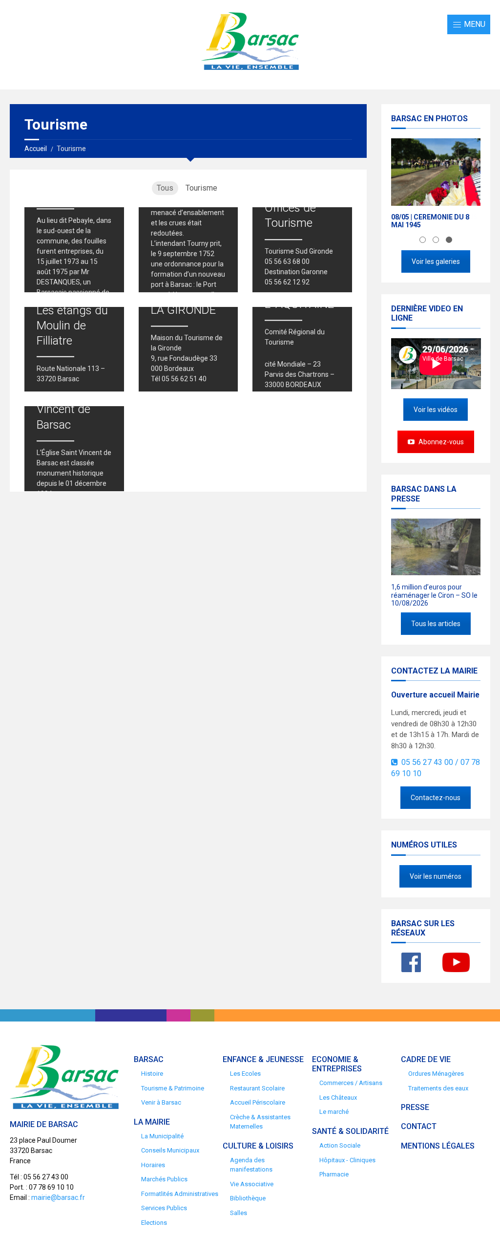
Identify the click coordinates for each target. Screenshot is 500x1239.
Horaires (153, 1165)
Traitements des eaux (438, 1088)
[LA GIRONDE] (188, 349)
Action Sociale (339, 1145)
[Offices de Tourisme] (302, 249)
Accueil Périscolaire (257, 1102)
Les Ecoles (245, 1073)
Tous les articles (435, 624)
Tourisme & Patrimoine (172, 1088)
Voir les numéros (435, 876)
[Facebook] (411, 963)
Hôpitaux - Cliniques (347, 1160)
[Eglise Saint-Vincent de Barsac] (74, 448)
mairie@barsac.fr (58, 1197)
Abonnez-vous (440, 442)
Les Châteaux (338, 1097)
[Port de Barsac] (188, 249)
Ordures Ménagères (436, 1073)
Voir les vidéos (436, 409)
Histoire (152, 1073)
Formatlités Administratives (179, 1193)
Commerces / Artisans (350, 1083)
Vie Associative (251, 1184)
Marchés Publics (164, 1179)
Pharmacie (334, 1174)
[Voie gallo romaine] (74, 249)
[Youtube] (456, 963)
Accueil (35, 148)
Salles (238, 1213)
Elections (154, 1222)
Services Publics (164, 1208)
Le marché (334, 1111)
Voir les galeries (436, 261)
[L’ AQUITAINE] (302, 349)
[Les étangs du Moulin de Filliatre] (74, 349)
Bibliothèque (248, 1198)
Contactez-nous (435, 798)
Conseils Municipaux (170, 1150)
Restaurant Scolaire (257, 1088)
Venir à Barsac (161, 1102)
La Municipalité (162, 1136)
